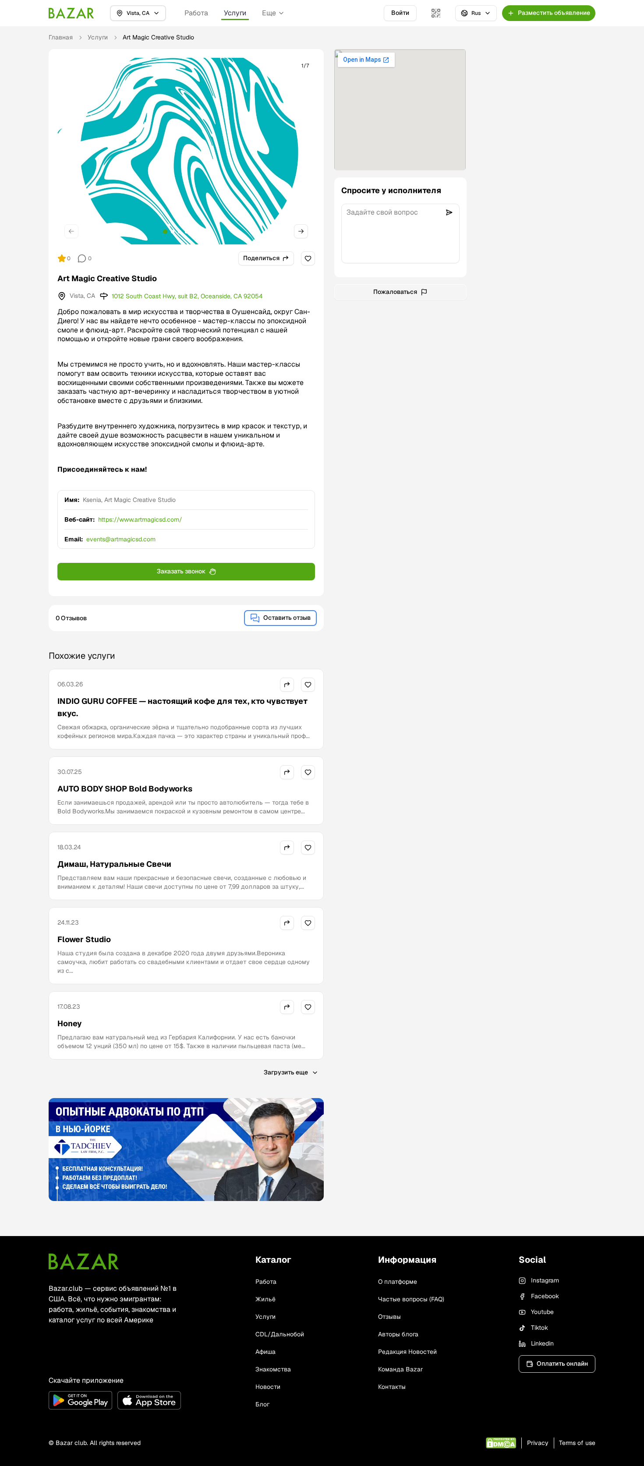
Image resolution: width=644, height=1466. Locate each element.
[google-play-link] (80, 1400)
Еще (269, 13)
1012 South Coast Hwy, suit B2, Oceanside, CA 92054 (187, 296)
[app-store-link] (149, 1400)
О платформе (397, 1282)
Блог (262, 1404)
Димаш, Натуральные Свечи (114, 864)
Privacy (537, 1443)
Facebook (545, 1296)
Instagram (545, 1280)
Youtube (542, 1312)
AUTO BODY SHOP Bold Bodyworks (124, 789)
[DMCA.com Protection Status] (501, 1443)
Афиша (265, 1352)
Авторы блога (398, 1334)
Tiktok (539, 1328)
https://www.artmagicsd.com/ (140, 519)
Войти (400, 13)
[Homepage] (71, 13)
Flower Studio (84, 939)
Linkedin (542, 1343)
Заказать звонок (181, 571)
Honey (69, 1023)
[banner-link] (186, 1149)
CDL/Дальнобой (279, 1334)
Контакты (392, 1387)
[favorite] (308, 258)
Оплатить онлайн (562, 1363)
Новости (267, 1387)
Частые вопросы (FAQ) (411, 1299)
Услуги (235, 13)
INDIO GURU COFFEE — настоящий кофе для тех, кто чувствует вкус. (182, 707)
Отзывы (389, 1317)
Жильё (265, 1299)
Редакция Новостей (407, 1352)
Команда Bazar (400, 1369)
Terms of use (577, 1443)
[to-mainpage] (84, 1261)
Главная (61, 37)
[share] (287, 685)
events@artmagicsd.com (121, 539)
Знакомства (273, 1369)
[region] (186, 151)
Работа (196, 13)
